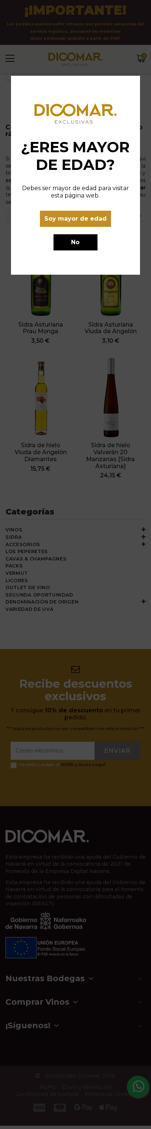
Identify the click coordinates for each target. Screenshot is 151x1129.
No (75, 242)
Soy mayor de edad (75, 218)
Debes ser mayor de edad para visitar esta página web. (75, 192)
